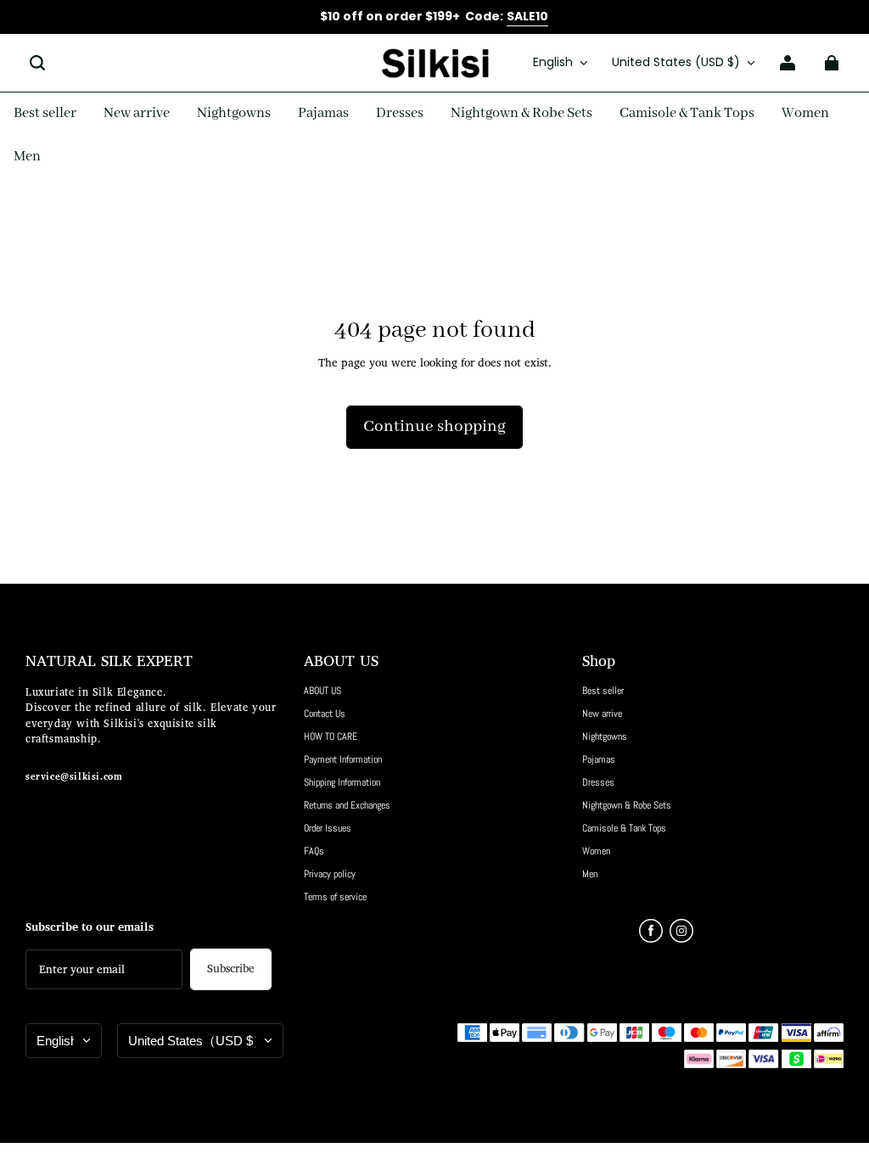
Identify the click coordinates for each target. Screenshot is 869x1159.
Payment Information (343, 759)
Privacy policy (330, 874)
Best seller (603, 691)
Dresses (598, 782)
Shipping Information (342, 782)
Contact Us (324, 713)
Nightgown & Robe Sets (626, 805)
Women (596, 851)
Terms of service (335, 897)
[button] (37, 63)
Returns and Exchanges (347, 805)
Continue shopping (434, 427)
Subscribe (231, 969)
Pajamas (598, 759)
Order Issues (327, 828)
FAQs (314, 851)
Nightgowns (604, 736)
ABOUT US (322, 691)
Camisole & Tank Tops (624, 828)
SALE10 (527, 16)
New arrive (602, 713)
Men (589, 874)
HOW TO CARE (330, 736)
